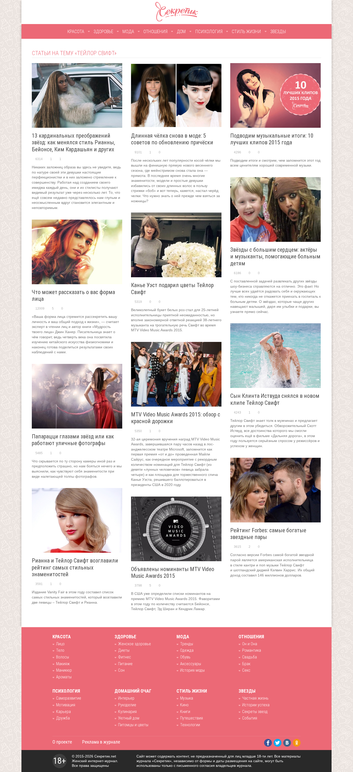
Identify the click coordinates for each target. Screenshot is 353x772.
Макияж (63, 663)
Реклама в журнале (101, 742)
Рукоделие (127, 704)
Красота (75, 31)
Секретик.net (105, 756)
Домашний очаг (132, 691)
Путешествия (191, 718)
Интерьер (126, 698)
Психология (208, 31)
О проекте (62, 742)
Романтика (251, 650)
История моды (192, 670)
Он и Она (249, 643)
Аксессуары (190, 663)
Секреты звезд (255, 711)
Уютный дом (128, 718)
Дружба (63, 718)
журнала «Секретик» (154, 761)
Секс (246, 670)
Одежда (187, 650)
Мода (128, 31)
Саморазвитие (68, 698)
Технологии (190, 724)
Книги (185, 711)
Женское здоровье (134, 643)
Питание (125, 663)
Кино (184, 704)
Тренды (186, 643)
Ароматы (64, 676)
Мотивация (65, 704)
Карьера (63, 711)
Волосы (62, 657)
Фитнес (124, 657)
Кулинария (127, 711)
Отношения (155, 31)
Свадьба (249, 657)
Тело (60, 650)
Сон (121, 670)
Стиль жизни (246, 31)
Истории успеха (256, 704)
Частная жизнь (255, 698)
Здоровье (103, 31)
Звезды (278, 31)
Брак (246, 663)
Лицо (60, 643)
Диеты (123, 650)
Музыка (186, 698)
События (249, 718)
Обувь (185, 657)
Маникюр (64, 670)
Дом (181, 31)
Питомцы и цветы (133, 724)
